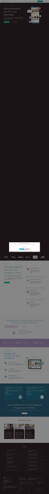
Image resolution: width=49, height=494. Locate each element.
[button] (24, 247)
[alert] (24, 247)
